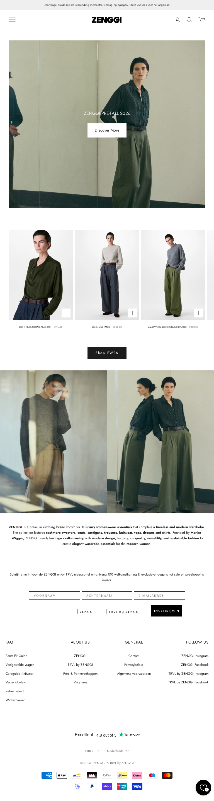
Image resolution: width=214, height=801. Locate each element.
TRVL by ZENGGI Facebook (188, 682)
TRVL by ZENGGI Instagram (188, 673)
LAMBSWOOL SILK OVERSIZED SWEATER (167, 327)
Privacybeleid (133, 664)
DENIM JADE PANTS (101, 327)
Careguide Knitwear (19, 673)
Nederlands (115, 751)
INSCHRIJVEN (166, 611)
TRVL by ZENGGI (80, 664)
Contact (133, 655)
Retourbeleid (15, 691)
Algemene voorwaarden (134, 673)
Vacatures (80, 682)
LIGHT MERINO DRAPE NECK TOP (35, 327)
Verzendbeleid (16, 682)
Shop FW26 (107, 352)
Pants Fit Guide (16, 655)
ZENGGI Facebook (194, 664)
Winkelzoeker (15, 700)
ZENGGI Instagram (194, 655)
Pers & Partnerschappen (80, 673)
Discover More (107, 130)
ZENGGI (80, 655)
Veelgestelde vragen (20, 664)
